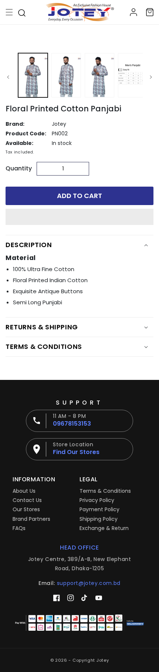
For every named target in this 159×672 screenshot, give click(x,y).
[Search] (21, 12)
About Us (24, 491)
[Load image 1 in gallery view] (33, 75)
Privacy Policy (97, 500)
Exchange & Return (104, 528)
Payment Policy (99, 509)
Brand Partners (31, 519)
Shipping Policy (99, 519)
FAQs (19, 528)
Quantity (19, 168)
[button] (79, 217)
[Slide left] (8, 77)
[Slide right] (151, 77)
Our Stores (26, 509)
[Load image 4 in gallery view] (133, 75)
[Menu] (9, 12)
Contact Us (27, 500)
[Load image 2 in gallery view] (66, 75)
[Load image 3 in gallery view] (99, 75)
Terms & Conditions (105, 491)
